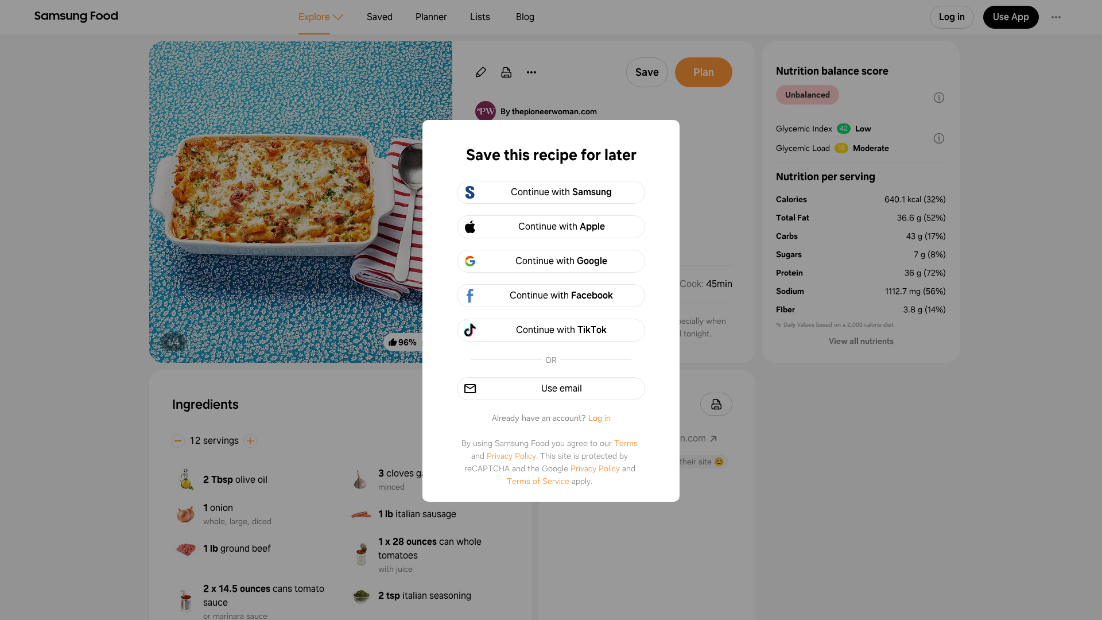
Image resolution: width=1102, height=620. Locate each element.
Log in (599, 418)
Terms (626, 443)
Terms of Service (538, 481)
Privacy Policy (511, 456)
